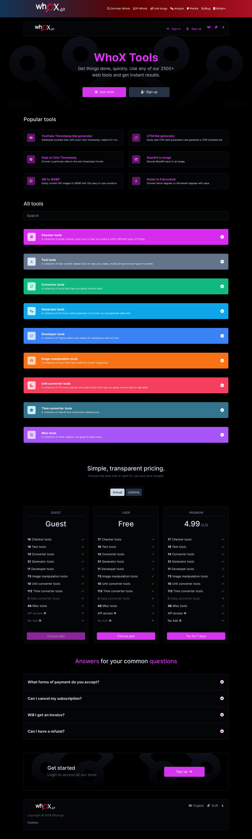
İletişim (220, 8)
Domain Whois (120, 8)
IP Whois (141, 8)
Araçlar (179, 8)
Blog (207, 8)
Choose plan (56, 636)
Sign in (175, 28)
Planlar (194, 8)
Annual (117, 492)
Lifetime (133, 492)
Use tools (106, 92)
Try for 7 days (196, 636)
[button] (222, 237)
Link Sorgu (160, 8)
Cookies (32, 822)
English (198, 805)
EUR (214, 805)
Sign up (196, 28)
